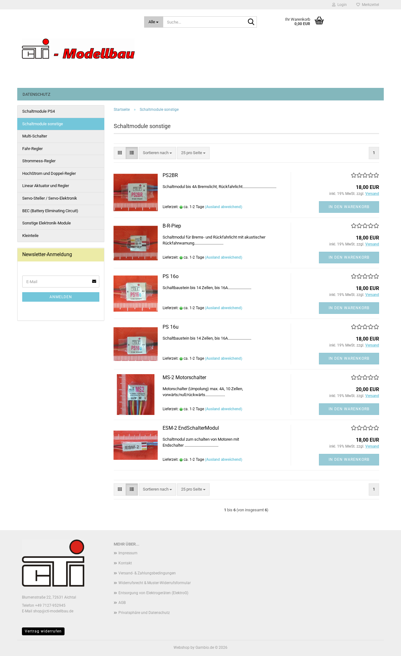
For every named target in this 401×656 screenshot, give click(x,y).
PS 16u (171, 327)
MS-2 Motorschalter (184, 377)
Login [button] (341, 5)
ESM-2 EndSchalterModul (191, 428)
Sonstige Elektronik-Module (46, 223)
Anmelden (60, 297)
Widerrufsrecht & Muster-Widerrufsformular (154, 583)
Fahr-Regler (32, 148)
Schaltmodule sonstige (42, 123)
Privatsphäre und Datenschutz (144, 612)
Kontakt (125, 563)
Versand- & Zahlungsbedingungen (147, 573)
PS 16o (171, 276)
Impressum (128, 553)
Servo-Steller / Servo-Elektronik (49, 198)
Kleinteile (30, 235)
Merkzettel (369, 5)
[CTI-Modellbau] (78, 48)
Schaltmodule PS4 (38, 111)
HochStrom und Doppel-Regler (49, 173)
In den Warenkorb (349, 207)
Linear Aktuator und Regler (45, 185)
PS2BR (170, 175)
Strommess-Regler (38, 161)
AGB (122, 602)
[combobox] (157, 153)
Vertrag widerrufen (43, 631)
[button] (120, 153)
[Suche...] (251, 22)
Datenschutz (36, 94)
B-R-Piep (172, 226)
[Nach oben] (383, 646)
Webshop (182, 647)
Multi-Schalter (34, 136)
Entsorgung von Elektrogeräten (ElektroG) (153, 593)
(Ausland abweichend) (223, 207)
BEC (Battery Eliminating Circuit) (50, 210)
